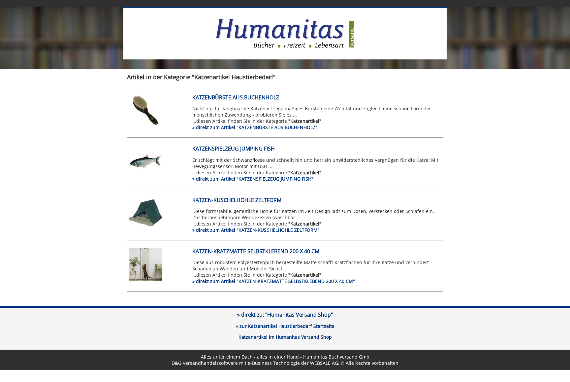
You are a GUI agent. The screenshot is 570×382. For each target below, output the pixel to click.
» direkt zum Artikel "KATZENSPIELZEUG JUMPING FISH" (252, 179)
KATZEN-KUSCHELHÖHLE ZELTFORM (236, 200)
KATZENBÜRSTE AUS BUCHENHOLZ (235, 97)
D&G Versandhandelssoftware (205, 363)
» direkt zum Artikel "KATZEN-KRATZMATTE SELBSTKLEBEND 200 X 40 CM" (273, 281)
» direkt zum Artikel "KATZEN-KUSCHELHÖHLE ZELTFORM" (256, 230)
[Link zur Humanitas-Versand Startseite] (285, 46)
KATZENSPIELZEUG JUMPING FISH (233, 148)
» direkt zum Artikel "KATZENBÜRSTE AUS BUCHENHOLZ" (254, 127)
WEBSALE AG (324, 363)
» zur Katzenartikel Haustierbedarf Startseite (285, 326)
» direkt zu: (285, 314)
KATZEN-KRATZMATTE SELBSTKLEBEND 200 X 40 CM (255, 251)
